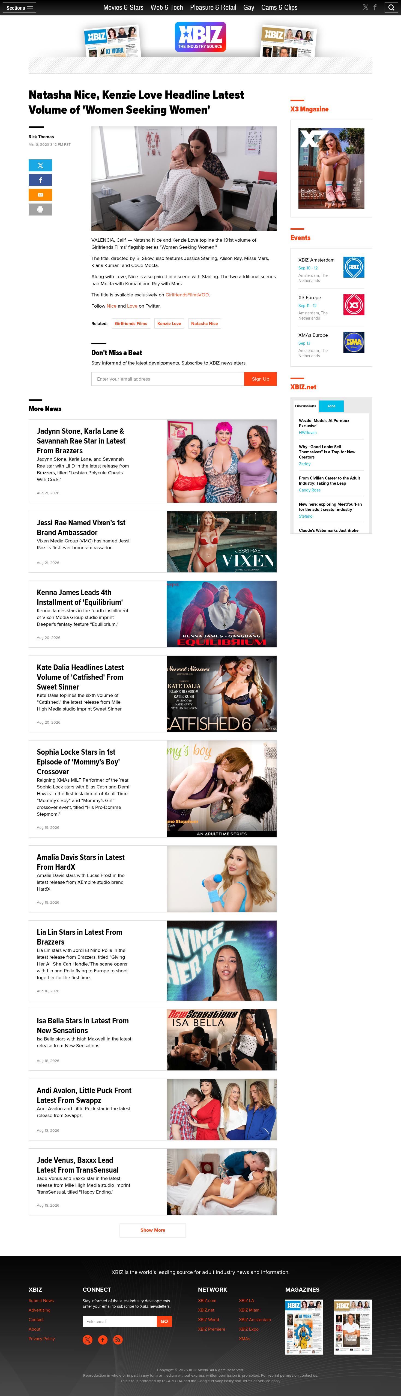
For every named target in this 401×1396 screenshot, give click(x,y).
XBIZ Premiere (211, 1329)
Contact (36, 1319)
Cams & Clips (279, 7)
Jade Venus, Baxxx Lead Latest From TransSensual (78, 1165)
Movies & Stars (123, 7)
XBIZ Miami (250, 1310)
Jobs (331, 406)
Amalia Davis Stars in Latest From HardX (81, 862)
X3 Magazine (310, 109)
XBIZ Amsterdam (316, 259)
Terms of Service (256, 1380)
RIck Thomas (41, 136)
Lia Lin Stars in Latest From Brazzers (79, 937)
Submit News (41, 1300)
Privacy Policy (42, 1339)
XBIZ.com (207, 1300)
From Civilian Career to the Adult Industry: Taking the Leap (329, 480)
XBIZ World (208, 1319)
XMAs (244, 1339)
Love (132, 305)
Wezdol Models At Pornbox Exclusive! (324, 423)
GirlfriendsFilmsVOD (187, 294)
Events (300, 237)
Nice (111, 305)
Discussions (305, 406)
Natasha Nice (204, 323)
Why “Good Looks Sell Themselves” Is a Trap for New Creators (327, 452)
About (34, 1329)
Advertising (39, 1310)
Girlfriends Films (131, 323)
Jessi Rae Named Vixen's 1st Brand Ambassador (81, 527)
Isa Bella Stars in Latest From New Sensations (83, 1025)
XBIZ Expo (249, 1329)
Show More (152, 1230)
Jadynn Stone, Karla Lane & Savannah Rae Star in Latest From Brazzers (81, 440)
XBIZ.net (303, 387)
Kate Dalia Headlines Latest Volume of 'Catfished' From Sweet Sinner (80, 677)
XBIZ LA (246, 1300)
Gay (248, 7)
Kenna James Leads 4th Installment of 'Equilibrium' (80, 597)
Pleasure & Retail (213, 7)
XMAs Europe (313, 335)
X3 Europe (309, 297)
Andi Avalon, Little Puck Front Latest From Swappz (84, 1095)
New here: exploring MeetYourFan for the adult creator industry (330, 506)
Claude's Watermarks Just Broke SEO (328, 533)
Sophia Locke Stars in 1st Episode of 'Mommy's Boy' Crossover (78, 761)
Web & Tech (167, 7)
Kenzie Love (169, 323)
